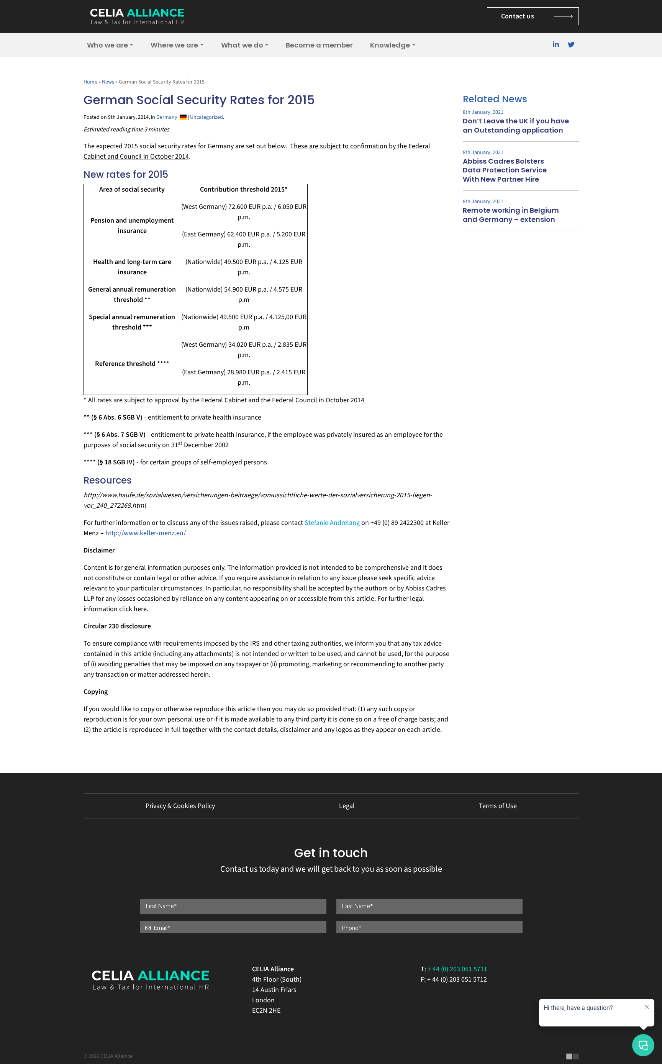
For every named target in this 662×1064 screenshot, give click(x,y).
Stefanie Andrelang (332, 523)
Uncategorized (206, 117)
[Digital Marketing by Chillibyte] (572, 1056)
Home (90, 82)
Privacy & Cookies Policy (180, 806)
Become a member (319, 45)
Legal (347, 806)
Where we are (174, 45)
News (108, 82)
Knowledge (390, 45)
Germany (168, 117)
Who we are (107, 45)
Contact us (517, 16)
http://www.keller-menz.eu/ (145, 533)
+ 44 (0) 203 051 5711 (457, 969)
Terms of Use (498, 806)
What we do (242, 45)
